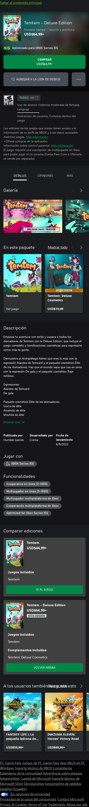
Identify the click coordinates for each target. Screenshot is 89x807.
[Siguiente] (81, 190)
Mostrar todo (57, 247)
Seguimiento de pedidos (63, 783)
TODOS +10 (26, 97)
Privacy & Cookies (13, 804)
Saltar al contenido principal (21, 2)
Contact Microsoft (70, 799)
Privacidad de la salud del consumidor (28, 799)
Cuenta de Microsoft (36, 778)
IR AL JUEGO (44, 589)
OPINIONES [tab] (45, 175)
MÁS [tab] (70, 175)
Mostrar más (11, 422)
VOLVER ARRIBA (45, 667)
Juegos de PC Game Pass (40, 762)
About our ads (76, 804)
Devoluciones (34, 783)
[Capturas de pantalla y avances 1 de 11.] (32, 216)
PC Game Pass (10, 762)
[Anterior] (72, 190)
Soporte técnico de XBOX (34, 768)
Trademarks (56, 804)
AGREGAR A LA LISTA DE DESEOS (38, 79)
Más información (37, 137)
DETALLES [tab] (20, 175)
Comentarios (62, 768)
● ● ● (79, 79)
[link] (22, 283)
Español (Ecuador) (13, 788)
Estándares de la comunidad (21, 773)
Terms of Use (37, 804)
